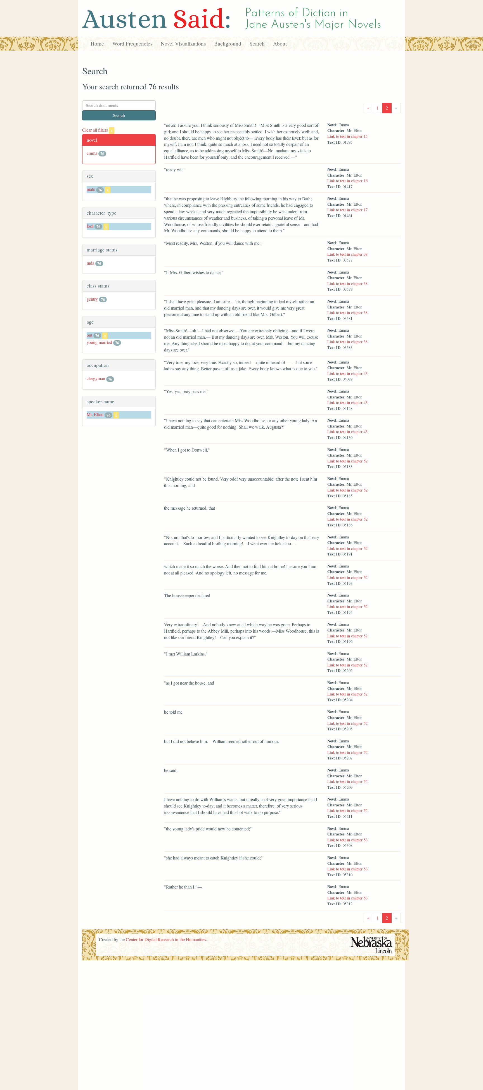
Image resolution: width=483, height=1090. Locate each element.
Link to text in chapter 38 (347, 254)
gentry (92, 299)
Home (97, 43)
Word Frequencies (132, 43)
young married (99, 342)
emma (92, 153)
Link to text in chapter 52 (347, 461)
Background (227, 43)
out (89, 335)
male (91, 189)
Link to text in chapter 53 (347, 839)
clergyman (96, 378)
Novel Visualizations (183, 43)
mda (90, 263)
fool (90, 226)
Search (257, 43)
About (280, 43)
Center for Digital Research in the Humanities (166, 939)
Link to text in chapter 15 (347, 136)
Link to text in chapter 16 (347, 180)
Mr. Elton (95, 414)
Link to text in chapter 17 (347, 209)
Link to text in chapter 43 (347, 373)
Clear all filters (97, 130)
